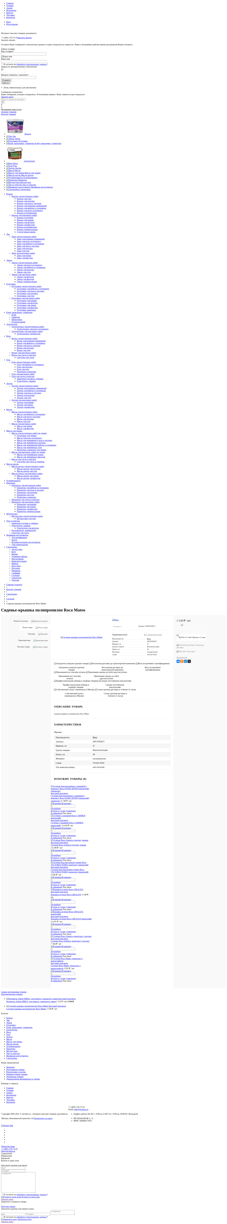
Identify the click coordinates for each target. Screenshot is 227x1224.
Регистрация (12, 24)
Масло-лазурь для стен (27, 471)
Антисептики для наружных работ (27, 331)
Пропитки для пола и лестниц (30, 490)
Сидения (15, 575)
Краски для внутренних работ (25, 196)
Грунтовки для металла (27, 303)
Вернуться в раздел (21, 621)
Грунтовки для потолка (27, 293)
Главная (9, 3)
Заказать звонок (24, 38)
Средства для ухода (25, 357)
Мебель (15, 563)
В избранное (56, 813)
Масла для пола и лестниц (28, 417)
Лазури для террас (25, 405)
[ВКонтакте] (178, 661)
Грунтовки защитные (26, 310)
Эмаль (17, 139)
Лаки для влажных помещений (31, 239)
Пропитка (22, 180)
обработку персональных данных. (32, 64)
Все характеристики (153, 635)
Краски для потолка (26, 201)
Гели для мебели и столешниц (30, 364)
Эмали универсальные (27, 281)
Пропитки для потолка (27, 492)
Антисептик (29, 161)
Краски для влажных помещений (32, 206)
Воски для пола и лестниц (28, 345)
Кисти (14, 540)
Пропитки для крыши (26, 504)
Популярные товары (15, 1069)
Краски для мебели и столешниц (31, 208)
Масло (17, 170)
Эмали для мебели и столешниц (31, 267)
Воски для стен (23, 350)
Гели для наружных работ (23, 374)
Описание (31, 634)
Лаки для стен (23, 251)
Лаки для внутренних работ (24, 236)
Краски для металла (26, 222)
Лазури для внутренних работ (25, 386)
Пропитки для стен (25, 495)
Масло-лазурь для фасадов (28, 478)
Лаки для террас (24, 255)
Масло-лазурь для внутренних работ (28, 466)
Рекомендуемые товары (16, 1074)
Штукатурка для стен (26, 518)
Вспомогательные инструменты (26, 542)
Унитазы (15, 580)
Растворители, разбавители (24, 530)
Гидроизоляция (18, 322)
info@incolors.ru (81, 1109)
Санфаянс (16, 573)
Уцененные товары (15, 1077)
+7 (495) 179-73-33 (9, 1149)
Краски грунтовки (25, 218)
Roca (149, 639)
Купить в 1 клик (58, 811)
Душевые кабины (19, 556)
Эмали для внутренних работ (25, 263)
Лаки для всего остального (29, 241)
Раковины (16, 571)
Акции (9, 8)
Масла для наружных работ (24, 424)
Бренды (9, 13)
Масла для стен (23, 421)
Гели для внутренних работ (24, 362)
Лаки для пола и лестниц (28, 246)
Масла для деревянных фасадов (31, 457)
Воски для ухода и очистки (24, 355)
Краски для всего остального (30, 210)
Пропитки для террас (26, 507)
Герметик (16, 317)
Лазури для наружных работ (24, 400)
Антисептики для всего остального (32, 329)
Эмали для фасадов (25, 279)
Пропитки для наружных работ (26, 502)
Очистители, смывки (26, 381)
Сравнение (71, 811)
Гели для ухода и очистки (23, 376)
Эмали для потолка (25, 270)
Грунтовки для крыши (27, 300)
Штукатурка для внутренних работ (27, 516)
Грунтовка (23, 141)
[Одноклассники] (181, 661)
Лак (14, 136)
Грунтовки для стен (25, 296)
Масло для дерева (32, 173)
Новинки (10, 1067)
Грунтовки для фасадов (27, 308)
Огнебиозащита (30, 178)
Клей (14, 315)
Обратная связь (8, 1146)
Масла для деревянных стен (29, 447)
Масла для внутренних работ (25, 412)
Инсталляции (18, 559)
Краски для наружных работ (24, 215)
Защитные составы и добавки (30, 379)
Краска (28, 134)
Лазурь (18, 168)
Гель (15, 166)
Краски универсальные (27, 229)
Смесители (16, 578)
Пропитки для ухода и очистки (25, 499)
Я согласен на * (26, 1194)
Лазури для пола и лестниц (29, 393)
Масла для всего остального (29, 438)
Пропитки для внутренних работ (26, 485)
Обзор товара (27, 627)
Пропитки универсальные (28, 511)
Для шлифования (19, 537)
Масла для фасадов (25, 428)
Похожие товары (23, 647)
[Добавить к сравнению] (106, 626)
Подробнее (56, 808)
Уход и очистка (29, 185)
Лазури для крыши (25, 402)
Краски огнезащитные (27, 227)
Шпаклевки (17, 319)
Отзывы (10, 5)
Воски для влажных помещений (31, 341)
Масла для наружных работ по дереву (28, 452)
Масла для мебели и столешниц (31, 414)
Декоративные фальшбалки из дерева (23, 1079)
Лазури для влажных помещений (32, 388)
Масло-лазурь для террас (28, 476)
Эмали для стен (24, 272)
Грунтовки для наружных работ (26, 298)
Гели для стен (23, 369)
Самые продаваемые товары (13, 992)
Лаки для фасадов (25, 258)
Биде (14, 552)
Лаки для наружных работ (23, 253)
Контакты (10, 17)
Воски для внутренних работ (25, 338)
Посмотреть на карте (43, 1118)
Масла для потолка (25, 419)
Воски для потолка (25, 348)
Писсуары (16, 566)
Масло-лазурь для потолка (28, 469)
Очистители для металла (28, 528)
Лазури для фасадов (26, 407)
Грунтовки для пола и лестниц (30, 291)
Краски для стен (24, 199)
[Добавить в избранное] (106, 621)
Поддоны (16, 568)
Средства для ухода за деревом (30, 462)
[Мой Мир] (185, 661)
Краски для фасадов (26, 225)
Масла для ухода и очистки (24, 459)
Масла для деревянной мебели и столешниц (36, 445)
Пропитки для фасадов (27, 509)
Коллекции (11, 10)
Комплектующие (19, 561)
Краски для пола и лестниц (29, 203)
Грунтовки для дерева (26, 436)
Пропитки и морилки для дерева (31, 450)
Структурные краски (26, 232)
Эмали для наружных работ (24, 274)
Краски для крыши (25, 220)
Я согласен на (26, 64)
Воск (15, 163)
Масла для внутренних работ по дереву (29, 433)
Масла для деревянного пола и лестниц (34, 440)
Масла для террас (24, 426)
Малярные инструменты (42, 187)
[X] (189, 661)
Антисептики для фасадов (28, 334)
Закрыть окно (7, 97)
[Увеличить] (81, 637)
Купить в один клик (30, 1197)
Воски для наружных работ (24, 353)
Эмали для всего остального (29, 265)
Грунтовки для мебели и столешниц (33, 289)
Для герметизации (20, 544)
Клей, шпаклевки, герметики (48, 143)
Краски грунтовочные (27, 213)
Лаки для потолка (25, 248)
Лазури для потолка (26, 395)
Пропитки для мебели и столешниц (33, 488)
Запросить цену (24, 1219)
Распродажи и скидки (16, 1072)
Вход (8, 22)
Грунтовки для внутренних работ (27, 286)
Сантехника (25, 189)
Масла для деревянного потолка (31, 443)
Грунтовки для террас (26, 305)
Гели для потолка (24, 367)
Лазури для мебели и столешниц (31, 390)
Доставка (10, 15)
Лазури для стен (24, 398)
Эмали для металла (25, 277)
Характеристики (24, 640)
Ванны (15, 554)
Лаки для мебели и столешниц (30, 244)
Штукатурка (25, 182)
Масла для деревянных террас (30, 454)
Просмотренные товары (12, 994)
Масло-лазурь (27, 175)
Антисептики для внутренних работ (28, 327)
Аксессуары (17, 549)
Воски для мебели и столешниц (31, 343)
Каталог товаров (8, 112)
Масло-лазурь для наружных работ (27, 473)
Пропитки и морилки (26, 372)
